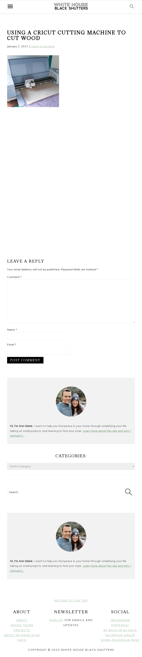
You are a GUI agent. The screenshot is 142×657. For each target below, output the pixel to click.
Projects (22, 630)
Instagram (120, 620)
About (22, 620)
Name (12, 329)
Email (11, 344)
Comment (14, 277)
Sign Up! (56, 620)
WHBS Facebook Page (120, 640)
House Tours (21, 625)
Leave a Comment (43, 46)
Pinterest (120, 625)
